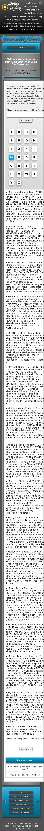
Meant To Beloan (32, 316)
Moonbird (11, 571)
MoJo (32, 534)
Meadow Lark (27, 311)
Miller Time (27, 410)
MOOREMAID (13, 590)
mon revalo (21, 546)
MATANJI (22, 286)
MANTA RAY (27, 233)
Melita (29, 335)
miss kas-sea (13, 473)
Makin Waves (22, 209)
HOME (21, 793)
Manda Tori (12, 230)
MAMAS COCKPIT (23, 218)
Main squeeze (32, 194)
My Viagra (31, 714)
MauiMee (11, 291)
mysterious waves (16, 729)
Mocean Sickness (28, 529)
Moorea (28, 588)
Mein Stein (34, 333)
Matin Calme (13, 289)
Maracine (20, 235)
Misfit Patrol (13, 447)
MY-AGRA (13, 726)
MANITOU (11, 233)
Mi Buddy (32, 367)
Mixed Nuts (24, 520)
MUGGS (21, 641)
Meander (23, 313)
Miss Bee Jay (15, 456)
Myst (36, 726)
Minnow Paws (14, 425)
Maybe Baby (23, 306)
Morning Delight (15, 597)
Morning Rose (14, 600)
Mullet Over (35, 641)
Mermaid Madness (18, 354)
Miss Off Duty (25, 488)
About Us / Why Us (21, 796)
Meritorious (12, 352)
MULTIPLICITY (14, 646)
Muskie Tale (15, 656)
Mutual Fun (23, 658)
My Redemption (15, 707)
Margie (10, 243)
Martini (10, 265)
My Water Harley (24, 716)
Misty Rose (14, 517)
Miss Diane (26, 464)
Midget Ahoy (13, 379)
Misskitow (33, 507)
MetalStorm (28, 359)
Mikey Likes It (14, 401)
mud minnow (13, 636)
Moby (9, 527)
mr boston (14, 617)
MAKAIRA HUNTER (16, 204)
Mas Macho (12, 274)
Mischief (21, 437)
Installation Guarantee (21, 812)
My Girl (12, 682)
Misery (31, 444)
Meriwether (28, 352)
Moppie (26, 593)
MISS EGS (27, 466)
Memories (13, 340)
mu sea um (25, 651)
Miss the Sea (27, 498)
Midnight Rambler (16, 393)
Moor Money (15, 580)
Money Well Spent (18, 551)
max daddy (22, 296)
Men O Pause (28, 345)
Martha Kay (33, 262)
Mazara (37, 306)
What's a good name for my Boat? (25, 775)
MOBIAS (37, 525)
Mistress (25, 512)
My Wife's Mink (31, 719)
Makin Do (29, 206)
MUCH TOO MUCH (16, 634)
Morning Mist (34, 597)
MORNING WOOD (16, 602)
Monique (37, 551)
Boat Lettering (21, 804)
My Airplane (35, 663)
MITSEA (10, 520)
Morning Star (31, 600)
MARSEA (20, 255)
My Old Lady (31, 697)
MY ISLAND (29, 685)
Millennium (12, 410)
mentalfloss (25, 349)
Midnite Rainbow (28, 396)
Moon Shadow (24, 566)
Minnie (9, 422)
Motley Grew (25, 610)
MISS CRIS (12, 461)
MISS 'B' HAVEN (32, 447)
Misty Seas (29, 517)
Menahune (12, 345)
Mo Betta (24, 525)
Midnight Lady (16, 388)
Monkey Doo (36, 554)
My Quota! (22, 704)
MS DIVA (13, 626)
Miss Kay (29, 473)
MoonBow (25, 571)
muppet (10, 648)
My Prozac (28, 702)
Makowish (24, 214)
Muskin (29, 656)
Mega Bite (27, 320)
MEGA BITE (12, 320)
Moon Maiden (15, 563)
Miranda (24, 432)
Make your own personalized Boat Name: (25, 110)
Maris (37, 245)
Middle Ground (14, 376)
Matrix (27, 289)
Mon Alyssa (31, 544)
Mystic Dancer (30, 731)
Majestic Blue (26, 199)
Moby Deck (21, 527)
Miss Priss (14, 493)
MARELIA (32, 238)
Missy (30, 510)
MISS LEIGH (35, 481)
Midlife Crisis (31, 379)
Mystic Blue (12, 731)
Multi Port (32, 644)
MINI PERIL (12, 420)
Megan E (19, 328)
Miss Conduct (33, 459)
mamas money (16, 226)
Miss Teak (11, 498)
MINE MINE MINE (15, 415)
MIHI (25, 398)
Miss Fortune (13, 469)
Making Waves (14, 211)
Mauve (23, 291)
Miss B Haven (21, 454)
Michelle (23, 374)
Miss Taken (22, 495)
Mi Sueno (13, 371)
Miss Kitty (31, 476)
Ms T (10, 629)
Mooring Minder (33, 590)
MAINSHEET (13, 196)
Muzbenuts (14, 660)
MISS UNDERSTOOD (19, 504)
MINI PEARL (36, 418)
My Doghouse (26, 678)
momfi (9, 539)
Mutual (10, 658)
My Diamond (26, 675)
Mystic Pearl (13, 733)
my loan (27, 695)
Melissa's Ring (14, 335)
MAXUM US (14, 303)
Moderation (29, 532)
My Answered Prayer (18, 665)
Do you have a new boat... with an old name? (25, 768)
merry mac (26, 357)
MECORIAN (12, 318)
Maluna (29, 216)
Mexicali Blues (16, 367)
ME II (22, 333)
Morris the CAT (23, 605)
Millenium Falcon (34, 408)
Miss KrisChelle (17, 481)
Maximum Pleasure (17, 301)
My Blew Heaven (23, 673)
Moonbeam (21, 568)
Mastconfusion (14, 284)
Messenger (12, 359)
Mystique (28, 733)
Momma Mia (23, 539)
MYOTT (26, 726)
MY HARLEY (13, 685)
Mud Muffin (30, 636)
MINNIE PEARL (24, 422)
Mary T (38, 269)
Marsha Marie (16, 262)
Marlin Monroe (24, 250)
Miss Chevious (14, 459)
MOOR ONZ (12, 593)
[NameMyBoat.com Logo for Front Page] (22, 40)
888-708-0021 (31, 826)
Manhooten (27, 230)
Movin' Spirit (29, 614)
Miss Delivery (28, 461)
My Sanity (32, 707)
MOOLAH (11, 561)
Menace (35, 342)
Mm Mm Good (14, 522)
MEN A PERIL (29, 340)
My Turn (17, 714)
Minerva (32, 415)
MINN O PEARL (29, 420)
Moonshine (29, 576)
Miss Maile (30, 483)
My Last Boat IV (34, 692)
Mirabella (26, 430)
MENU (21, 47)
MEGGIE (12, 333)
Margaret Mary (14, 240)
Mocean (10, 529)
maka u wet (28, 201)
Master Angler (34, 284)
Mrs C (23, 624)
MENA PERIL (21, 342)
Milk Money (14, 408)
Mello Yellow (20, 337)
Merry (35, 354)
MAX (10, 296)
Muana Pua (21, 631)
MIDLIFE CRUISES (16, 381)
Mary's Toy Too (14, 272)
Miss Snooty (30, 493)
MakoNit (10, 214)
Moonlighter (13, 576)
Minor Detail (32, 427)
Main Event (14, 194)
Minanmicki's (13, 413)
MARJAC (11, 248)
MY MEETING (13, 697)
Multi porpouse (14, 644)
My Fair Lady (23, 680)
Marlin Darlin (25, 248)
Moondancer (13, 573)
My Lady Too (15, 692)
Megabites (12, 323)
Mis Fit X (26, 435)
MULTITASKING (34, 646)
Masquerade (29, 277)
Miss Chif (19, 507)
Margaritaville (34, 240)
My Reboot (37, 704)
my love (39, 695)
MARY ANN (35, 267)
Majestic (11, 199)
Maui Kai (38, 289)
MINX (15, 430)
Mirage (39, 430)
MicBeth (10, 374)
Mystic (34, 729)
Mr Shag (12, 624)
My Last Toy (13, 695)
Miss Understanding (21, 501)
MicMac (35, 374)
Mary (23, 267)
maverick (35, 291)
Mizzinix (38, 520)
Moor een (27, 578)
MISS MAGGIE (14, 483)
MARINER (26, 245)
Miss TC (36, 495)
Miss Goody (30, 469)
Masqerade (12, 277)
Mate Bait (35, 286)
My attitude (26, 668)
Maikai (22, 192)
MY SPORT (28, 709)
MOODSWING (36, 559)
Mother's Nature (24, 607)
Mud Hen (35, 634)
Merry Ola (11, 357)
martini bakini (25, 265)
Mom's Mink (17, 541)
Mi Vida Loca (28, 371)
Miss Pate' (24, 491)
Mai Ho (12, 192)
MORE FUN (16, 595)
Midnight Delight (15, 386)
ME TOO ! (11, 311)
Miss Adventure (33, 449)
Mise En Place (16, 444)
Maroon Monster (17, 252)
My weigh (13, 719)
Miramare (11, 432)
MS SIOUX (26, 626)
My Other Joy (28, 699)
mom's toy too (14, 544)
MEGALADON (13, 325)
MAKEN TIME (13, 206)
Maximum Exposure (28, 299)
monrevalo (19, 559)
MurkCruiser (24, 648)
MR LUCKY (21, 619)
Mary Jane (12, 269)
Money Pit (36, 546)
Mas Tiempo (29, 274)
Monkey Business (16, 554)
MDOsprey (12, 308)
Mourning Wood (23, 612)
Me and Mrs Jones (31, 308)
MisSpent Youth (15, 510)
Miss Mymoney (29, 486)
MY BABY (13, 670)
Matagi (10, 286)
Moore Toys (14, 588)
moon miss (32, 563)
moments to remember (30, 537)
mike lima (36, 398)
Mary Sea (26, 269)
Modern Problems (16, 534)
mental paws (22, 347)
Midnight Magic (28, 391)
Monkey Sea (13, 556)
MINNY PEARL (14, 427)
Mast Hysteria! (28, 279)
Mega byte (27, 323)
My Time (32, 712)
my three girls (16, 712)
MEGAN (28, 325)
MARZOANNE (33, 272)
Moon (22, 561)
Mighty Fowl (13, 398)
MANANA (26, 228)
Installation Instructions (21, 808)
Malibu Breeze (14, 216)
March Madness (15, 238)
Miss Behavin (33, 456)
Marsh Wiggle (16, 257)
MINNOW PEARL (34, 425)
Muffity (10, 641)
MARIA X (22, 243)
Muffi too (38, 639)
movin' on (13, 614)
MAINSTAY (28, 196)
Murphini (11, 651)
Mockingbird (13, 532)
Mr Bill (26, 617)
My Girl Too (25, 682)
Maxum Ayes (31, 303)
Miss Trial (21, 500)
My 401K (20, 663)
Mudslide (25, 639)
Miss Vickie (31, 505)
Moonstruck (12, 578)
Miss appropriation (17, 452)
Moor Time (31, 580)
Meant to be (13, 316)
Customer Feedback (21, 800)
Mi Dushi (23, 369)
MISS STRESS (13, 449)
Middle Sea (32, 376)
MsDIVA (20, 629)
